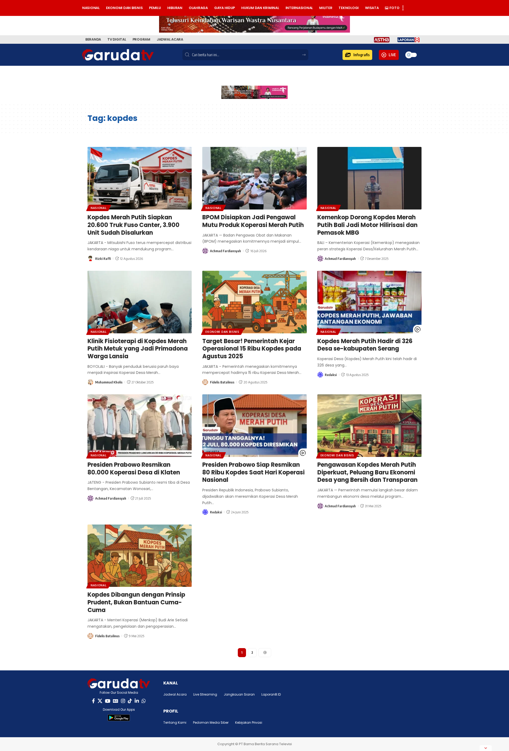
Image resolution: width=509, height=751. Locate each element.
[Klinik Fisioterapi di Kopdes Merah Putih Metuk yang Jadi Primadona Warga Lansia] (139, 302)
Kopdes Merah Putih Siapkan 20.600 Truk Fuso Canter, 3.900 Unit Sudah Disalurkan (133, 225)
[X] (100, 701)
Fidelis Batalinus (222, 382)
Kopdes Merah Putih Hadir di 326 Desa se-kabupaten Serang (365, 345)
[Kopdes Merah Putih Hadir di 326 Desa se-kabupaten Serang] (369, 302)
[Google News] (116, 701)
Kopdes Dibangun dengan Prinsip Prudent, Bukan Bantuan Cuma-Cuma (136, 602)
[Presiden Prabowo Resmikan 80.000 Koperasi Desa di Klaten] (139, 425)
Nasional (99, 207)
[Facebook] (93, 701)
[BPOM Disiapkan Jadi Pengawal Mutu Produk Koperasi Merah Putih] (254, 178)
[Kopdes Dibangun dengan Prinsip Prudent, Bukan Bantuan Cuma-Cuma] (139, 556)
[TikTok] (129, 701)
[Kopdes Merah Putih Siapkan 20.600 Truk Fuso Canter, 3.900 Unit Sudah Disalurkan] (139, 178)
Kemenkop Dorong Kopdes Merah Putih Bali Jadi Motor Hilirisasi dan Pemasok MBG (367, 225)
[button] (357, 55)
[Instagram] (123, 701)
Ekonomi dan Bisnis (222, 331)
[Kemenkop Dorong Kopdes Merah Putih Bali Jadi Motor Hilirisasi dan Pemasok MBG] (369, 178)
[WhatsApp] (143, 701)
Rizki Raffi (103, 258)
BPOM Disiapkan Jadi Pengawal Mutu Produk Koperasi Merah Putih (253, 221)
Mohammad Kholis (108, 382)
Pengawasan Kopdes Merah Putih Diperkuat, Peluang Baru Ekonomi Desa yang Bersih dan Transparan (367, 472)
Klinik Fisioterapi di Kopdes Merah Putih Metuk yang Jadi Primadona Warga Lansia (137, 348)
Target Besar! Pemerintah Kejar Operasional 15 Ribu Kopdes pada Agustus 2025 (251, 348)
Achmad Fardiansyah (225, 251)
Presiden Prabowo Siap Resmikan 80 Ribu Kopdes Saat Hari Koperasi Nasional (253, 472)
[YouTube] (108, 701)
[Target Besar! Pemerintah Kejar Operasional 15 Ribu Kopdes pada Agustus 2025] (254, 302)
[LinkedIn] (136, 701)
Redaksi (331, 375)
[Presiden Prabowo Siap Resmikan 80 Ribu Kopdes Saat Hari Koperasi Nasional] (254, 425)
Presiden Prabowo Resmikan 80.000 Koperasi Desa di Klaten (133, 469)
